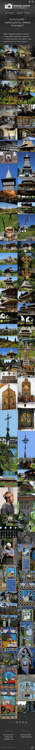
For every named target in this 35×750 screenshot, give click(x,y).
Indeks (19, 13)
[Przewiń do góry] (32, 747)
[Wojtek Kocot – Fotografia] (17, 6)
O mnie (27, 13)
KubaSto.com (11, 747)
